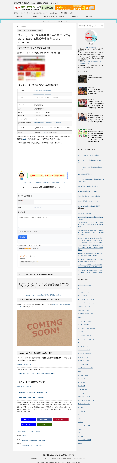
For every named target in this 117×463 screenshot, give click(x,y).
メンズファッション (83, 332)
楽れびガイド (33, 16)
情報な (80, 418)
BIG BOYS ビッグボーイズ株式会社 (32, 445)
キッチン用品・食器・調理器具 (86, 328)
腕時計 (80, 317)
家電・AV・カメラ (83, 357)
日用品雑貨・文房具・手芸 (85, 314)
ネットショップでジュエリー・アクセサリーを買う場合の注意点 (36, 373)
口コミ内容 (22, 212)
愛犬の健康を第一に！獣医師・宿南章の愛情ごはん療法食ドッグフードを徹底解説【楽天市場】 (90, 272)
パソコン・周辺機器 (83, 324)
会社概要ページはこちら (24, 364)
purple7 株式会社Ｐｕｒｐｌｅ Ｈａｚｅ (89, 201)
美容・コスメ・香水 (83, 310)
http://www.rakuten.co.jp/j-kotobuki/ (42, 94)
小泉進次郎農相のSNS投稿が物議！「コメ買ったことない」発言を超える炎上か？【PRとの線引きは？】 (96, 120)
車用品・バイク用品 (83, 360)
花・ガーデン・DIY (83, 346)
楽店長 (24, 435)
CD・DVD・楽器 (82, 389)
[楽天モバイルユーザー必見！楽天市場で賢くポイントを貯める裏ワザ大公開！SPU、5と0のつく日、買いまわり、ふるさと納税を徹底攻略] (82, 136)
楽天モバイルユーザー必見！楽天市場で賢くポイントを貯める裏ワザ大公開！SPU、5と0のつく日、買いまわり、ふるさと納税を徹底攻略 (91, 240)
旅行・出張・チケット (84, 396)
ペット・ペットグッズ (84, 350)
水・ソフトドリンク (83, 393)
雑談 (79, 432)
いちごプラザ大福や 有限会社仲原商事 (89, 206)
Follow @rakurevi (91, 47)
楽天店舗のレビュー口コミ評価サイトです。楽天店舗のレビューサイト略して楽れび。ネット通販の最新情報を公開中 (58, 458)
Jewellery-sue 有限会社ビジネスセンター (33, 440)
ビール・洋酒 (81, 382)
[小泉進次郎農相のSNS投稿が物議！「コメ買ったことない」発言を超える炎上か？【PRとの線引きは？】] (82, 120)
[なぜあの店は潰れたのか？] (82, 82)
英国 (80, 371)
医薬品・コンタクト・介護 (85, 368)
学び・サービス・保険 (84, 404)
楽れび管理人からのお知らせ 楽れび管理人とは (33, 392)
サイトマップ (75, 16)
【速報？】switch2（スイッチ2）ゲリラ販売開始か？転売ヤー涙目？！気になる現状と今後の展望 (96, 105)
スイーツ (80, 414)
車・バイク (81, 407)
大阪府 (19, 431)
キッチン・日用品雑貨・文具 (86, 400)
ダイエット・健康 (83, 364)
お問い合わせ (89, 16)
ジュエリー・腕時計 (83, 375)
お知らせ (80, 422)
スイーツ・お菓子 (83, 378)
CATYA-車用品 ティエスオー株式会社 (88, 155)
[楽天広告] (34, 9)
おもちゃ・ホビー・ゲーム (85, 335)
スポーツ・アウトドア (84, 306)
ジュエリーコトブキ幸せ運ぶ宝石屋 (42, 90)
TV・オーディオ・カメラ (85, 296)
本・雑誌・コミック (83, 411)
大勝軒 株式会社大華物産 (85, 174)
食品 (79, 342)
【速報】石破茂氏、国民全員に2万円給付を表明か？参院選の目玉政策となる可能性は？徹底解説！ (90, 248)
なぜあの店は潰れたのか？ (85, 213)
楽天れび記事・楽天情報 (47, 16)
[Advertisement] (44, 159)
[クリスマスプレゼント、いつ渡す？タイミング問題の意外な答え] (82, 94)
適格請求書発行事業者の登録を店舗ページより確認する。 (47, 122)
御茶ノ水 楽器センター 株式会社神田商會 (89, 196)
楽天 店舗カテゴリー (61, 16)
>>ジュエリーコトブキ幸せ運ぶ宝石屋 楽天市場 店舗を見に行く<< (44, 182)
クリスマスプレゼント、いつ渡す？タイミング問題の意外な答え (95, 91)
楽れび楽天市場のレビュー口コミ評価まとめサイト (36, 3)
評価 (20, 207)
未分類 (80, 443)
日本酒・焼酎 (81, 386)
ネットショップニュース (84, 425)
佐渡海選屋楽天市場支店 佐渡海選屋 (88, 186)
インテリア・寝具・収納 (84, 353)
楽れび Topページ (20, 16)
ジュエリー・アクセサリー (28, 431)
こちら (62, 127)
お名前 (20, 200)
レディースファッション (84, 285)
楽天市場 (38, 431)
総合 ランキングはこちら (25, 386)
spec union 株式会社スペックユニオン (88, 191)
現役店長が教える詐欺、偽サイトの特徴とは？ (32, 397)
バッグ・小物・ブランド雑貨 (86, 299)
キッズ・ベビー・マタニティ (86, 321)
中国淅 (80, 429)
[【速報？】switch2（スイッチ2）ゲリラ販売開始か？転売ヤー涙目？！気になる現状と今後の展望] (82, 106)
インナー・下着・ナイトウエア (86, 303)
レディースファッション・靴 (86, 339)
